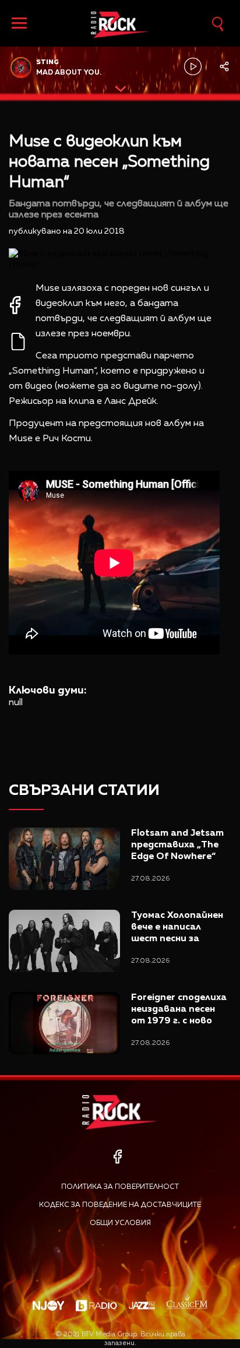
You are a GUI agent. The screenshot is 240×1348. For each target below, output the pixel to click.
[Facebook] (117, 1156)
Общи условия (120, 1223)
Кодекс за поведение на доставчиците (120, 1205)
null (16, 703)
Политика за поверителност (120, 1187)
